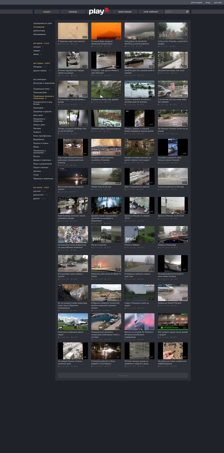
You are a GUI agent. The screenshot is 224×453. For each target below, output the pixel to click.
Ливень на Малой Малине (169, 303)
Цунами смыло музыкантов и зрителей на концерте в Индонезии (104, 218)
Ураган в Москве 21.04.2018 (171, 215)
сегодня (37, 46)
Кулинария (38, 107)
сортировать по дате (42, 23)
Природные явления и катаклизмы (43, 97)
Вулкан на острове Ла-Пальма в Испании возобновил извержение (139, 334)
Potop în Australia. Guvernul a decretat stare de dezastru (138, 100)
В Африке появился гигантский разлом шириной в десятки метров (105, 305)
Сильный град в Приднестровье (105, 128)
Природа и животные (43, 178)
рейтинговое (39, 30)
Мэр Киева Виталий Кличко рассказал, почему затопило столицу (70, 160)
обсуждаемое (39, 34)
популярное (38, 27)
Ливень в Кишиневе (167, 244)
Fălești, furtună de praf (101, 186)
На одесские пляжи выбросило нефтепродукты (172, 362)
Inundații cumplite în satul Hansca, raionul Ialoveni (169, 158)
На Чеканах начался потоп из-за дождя (173, 129)
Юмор (36, 146)
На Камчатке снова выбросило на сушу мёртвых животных (72, 246)
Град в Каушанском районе (137, 186)
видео (47, 11)
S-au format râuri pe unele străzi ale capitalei (172, 100)
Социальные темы (41, 88)
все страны (38, 63)
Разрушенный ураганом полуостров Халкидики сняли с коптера (105, 334)
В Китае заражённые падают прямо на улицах (71, 71)
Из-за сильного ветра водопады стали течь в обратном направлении (72, 305)
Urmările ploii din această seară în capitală (140, 71)
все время (37, 43)
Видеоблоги (38, 139)
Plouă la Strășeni (132, 244)
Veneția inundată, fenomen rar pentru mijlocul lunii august (138, 158)
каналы (73, 11)
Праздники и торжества (39, 119)
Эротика (37, 171)
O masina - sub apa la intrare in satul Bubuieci (105, 71)
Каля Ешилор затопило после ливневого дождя (71, 216)
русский (37, 191)
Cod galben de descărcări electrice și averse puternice (137, 42)
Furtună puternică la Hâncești (171, 186)
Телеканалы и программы (39, 151)
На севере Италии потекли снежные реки (70, 362)
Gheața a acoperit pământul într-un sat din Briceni (72, 129)
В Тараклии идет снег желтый (71, 41)
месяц (36, 54)
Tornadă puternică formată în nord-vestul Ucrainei (170, 275)
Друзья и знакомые (42, 160)
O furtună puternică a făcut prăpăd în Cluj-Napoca (103, 362)
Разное (36, 156)
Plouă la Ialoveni (98, 244)
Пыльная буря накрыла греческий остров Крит (102, 42)
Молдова (37, 66)
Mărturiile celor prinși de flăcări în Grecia (106, 275)
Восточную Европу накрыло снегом (70, 187)
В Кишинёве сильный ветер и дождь (71, 100)
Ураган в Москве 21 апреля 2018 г (137, 216)
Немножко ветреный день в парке (70, 333)
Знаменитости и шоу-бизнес (43, 103)
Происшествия (40, 92)
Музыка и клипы (40, 143)
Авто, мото (38, 115)
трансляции (125, 11)
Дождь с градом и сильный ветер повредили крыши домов (139, 129)
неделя (36, 50)
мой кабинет (151, 11)
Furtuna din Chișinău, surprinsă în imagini (173, 42)
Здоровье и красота (42, 111)
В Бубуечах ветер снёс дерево (104, 99)
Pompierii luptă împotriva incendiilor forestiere (102, 158)
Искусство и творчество (44, 83)
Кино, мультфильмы (42, 135)
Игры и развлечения (42, 163)
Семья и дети (39, 124)
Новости (37, 132)
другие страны (40, 70)
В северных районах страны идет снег (137, 275)
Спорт (36, 174)
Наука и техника (40, 167)
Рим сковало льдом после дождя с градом (173, 333)
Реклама (37, 128)
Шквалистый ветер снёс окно (171, 70)
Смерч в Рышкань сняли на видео (137, 304)
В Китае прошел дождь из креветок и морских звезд (136, 362)
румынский (38, 194)
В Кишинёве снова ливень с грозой (70, 275)
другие (36, 198)
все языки (37, 187)
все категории (39, 79)
